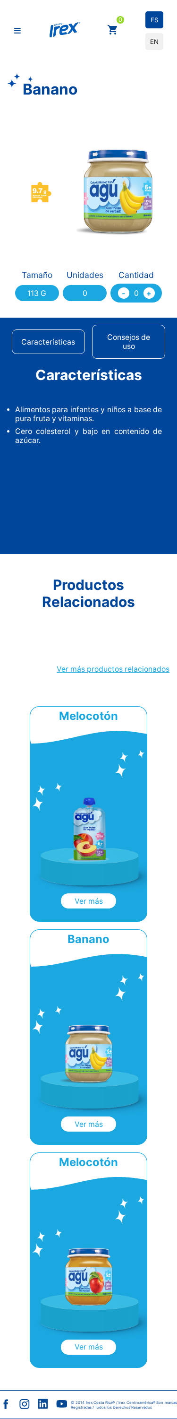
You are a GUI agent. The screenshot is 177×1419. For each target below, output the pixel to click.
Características (48, 341)
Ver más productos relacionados (113, 669)
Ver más (89, 901)
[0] (112, 30)
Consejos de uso (128, 342)
